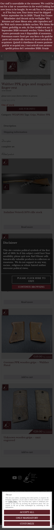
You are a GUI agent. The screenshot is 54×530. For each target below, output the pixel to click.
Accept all (27, 512)
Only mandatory (27, 518)
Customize (27, 523)
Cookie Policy (13, 501)
